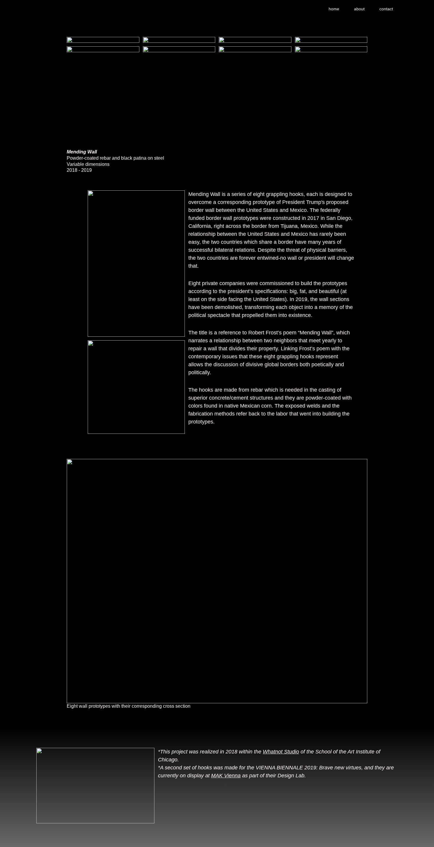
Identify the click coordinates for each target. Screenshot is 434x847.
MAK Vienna (226, 776)
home (334, 8)
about (359, 8)
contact (386, 8)
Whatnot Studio (281, 752)
